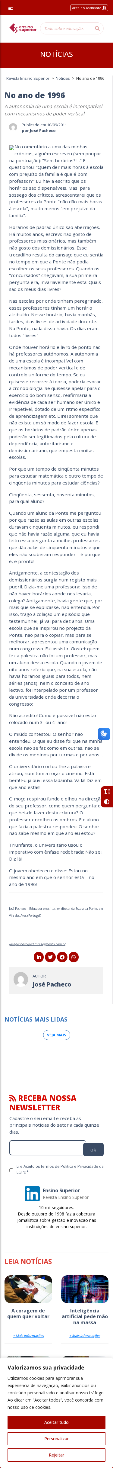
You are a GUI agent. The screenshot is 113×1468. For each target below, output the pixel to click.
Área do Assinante (87, 7)
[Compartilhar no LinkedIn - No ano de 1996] (39, 957)
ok (93, 1149)
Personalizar (56, 1438)
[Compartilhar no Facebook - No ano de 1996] (62, 957)
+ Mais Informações (28, 1335)
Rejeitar (56, 1455)
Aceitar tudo (56, 1422)
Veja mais (56, 1035)
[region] (56, 1412)
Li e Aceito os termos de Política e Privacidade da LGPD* (60, 1169)
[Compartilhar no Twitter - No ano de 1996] (50, 957)
